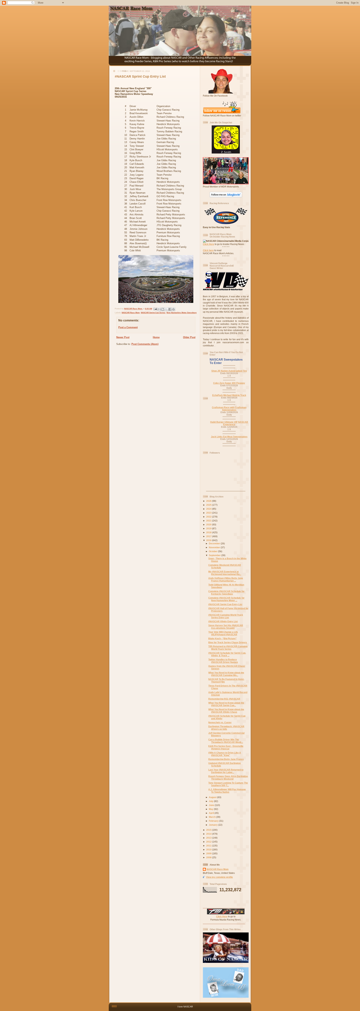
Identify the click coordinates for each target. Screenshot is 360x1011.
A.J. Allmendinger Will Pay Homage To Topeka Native (227, 790)
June (212, 805)
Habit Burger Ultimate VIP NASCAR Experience (229, 423)
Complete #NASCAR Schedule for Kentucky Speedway (226, 592)
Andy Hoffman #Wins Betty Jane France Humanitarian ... (225, 579)
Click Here (208, 244)
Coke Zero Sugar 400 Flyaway (229, 383)
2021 (209, 520)
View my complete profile (219, 877)
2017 (209, 536)
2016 (209, 540)
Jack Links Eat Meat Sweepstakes (229, 436)
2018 (209, 532)
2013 (209, 838)
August (213, 797)
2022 (209, 516)
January (213, 825)
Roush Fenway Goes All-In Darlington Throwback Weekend (228, 777)
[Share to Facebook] (170, 309)
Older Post (189, 337)
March (212, 817)
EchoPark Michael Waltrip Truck (229, 395)
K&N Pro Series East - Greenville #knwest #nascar (225, 747)
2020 (209, 524)
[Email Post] (155, 309)
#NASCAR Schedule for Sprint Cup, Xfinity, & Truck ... (227, 654)
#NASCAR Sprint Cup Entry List (225, 604)
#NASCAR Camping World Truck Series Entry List (225, 616)
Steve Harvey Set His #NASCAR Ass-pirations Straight (225, 626)
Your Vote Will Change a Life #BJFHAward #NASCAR (223, 633)
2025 (209, 505)
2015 (209, 830)
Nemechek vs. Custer (220, 722)
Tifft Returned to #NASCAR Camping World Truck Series (228, 647)
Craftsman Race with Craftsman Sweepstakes (229, 408)
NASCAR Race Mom (131, 313)
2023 (209, 512)
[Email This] (159, 309)
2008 (209, 857)
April (211, 813)
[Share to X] (166, 309)
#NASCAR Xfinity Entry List (223, 621)
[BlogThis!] (163, 309)
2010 (209, 849)
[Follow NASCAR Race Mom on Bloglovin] (226, 196)
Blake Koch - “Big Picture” (222, 638)
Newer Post (122, 337)
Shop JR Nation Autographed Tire (229, 371)
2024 (209, 509)
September (215, 555)
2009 (209, 853)
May (211, 809)
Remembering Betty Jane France (226, 759)
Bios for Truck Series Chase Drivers (227, 642)
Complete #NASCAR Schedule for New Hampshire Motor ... (226, 599)
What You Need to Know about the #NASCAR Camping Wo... (226, 673)
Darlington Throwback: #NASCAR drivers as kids (226, 727)
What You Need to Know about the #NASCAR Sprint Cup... (226, 704)
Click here (208, 250)
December (215, 543)
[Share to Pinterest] (173, 309)
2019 (209, 528)
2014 (209, 834)
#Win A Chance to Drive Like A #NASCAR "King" (224, 753)
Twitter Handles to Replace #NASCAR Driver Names (223, 660)
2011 (209, 845)
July (211, 801)
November (215, 547)
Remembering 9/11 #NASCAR (224, 699)
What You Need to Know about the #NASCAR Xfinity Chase (226, 710)
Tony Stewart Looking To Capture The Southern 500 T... (228, 784)
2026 (209, 501)
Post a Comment (128, 327)
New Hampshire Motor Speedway (181, 313)
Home (156, 337)
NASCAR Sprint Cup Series (153, 313)
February (214, 821)
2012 (209, 841)
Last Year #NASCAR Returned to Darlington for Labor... (225, 771)
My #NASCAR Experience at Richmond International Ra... (224, 572)
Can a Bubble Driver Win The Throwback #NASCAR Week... (225, 740)
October (213, 551)
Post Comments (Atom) (144, 344)
